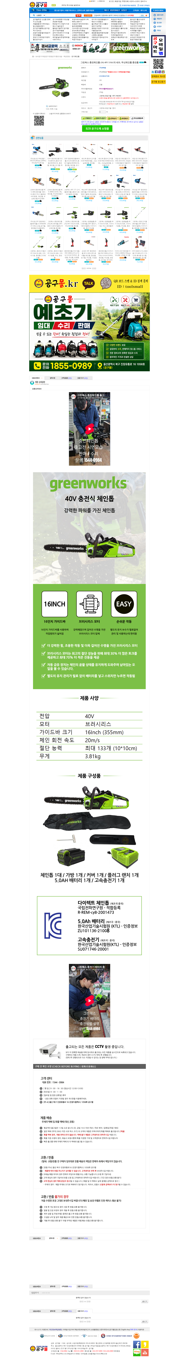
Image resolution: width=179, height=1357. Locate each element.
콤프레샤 (105, 15)
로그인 (111, 1)
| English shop (125, 1329)
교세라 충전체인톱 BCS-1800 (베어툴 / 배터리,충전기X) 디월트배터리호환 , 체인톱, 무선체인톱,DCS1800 (38, 194)
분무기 (111, 15)
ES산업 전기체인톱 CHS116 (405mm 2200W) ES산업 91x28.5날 (38, 161)
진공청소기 (123, 15)
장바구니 (144, 1)
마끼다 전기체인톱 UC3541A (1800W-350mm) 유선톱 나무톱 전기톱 (123, 253)
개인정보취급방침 (55, 1329)
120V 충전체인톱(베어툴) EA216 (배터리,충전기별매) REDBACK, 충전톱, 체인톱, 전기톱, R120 (72, 163)
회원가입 (118, 1)
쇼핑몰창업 (95, 1329)
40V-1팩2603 (116, 96)
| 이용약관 (140, 1329)
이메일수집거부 (68, 1329)
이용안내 (45, 1329)
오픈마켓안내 (104, 1329)
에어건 (116, 15)
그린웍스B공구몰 (105, 96)
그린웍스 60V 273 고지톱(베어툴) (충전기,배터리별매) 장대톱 (72, 192)
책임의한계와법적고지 (82, 1329)
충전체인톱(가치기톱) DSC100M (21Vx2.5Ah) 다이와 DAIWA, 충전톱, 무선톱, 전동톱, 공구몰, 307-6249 (72, 255)
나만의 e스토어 (134, 1)
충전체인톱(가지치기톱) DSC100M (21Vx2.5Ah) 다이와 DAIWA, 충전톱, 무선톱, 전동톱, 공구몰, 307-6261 (105, 255)
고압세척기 (98, 15)
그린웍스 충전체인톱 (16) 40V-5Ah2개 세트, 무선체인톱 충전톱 (72, 224)
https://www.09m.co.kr (100, 1354)
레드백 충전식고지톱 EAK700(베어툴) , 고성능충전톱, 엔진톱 (89, 161)
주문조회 (125, 1)
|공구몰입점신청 (114, 1329)
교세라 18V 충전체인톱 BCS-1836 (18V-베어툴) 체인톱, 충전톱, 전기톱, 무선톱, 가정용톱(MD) (89, 255)
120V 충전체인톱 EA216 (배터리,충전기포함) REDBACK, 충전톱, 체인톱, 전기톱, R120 (55, 163)
